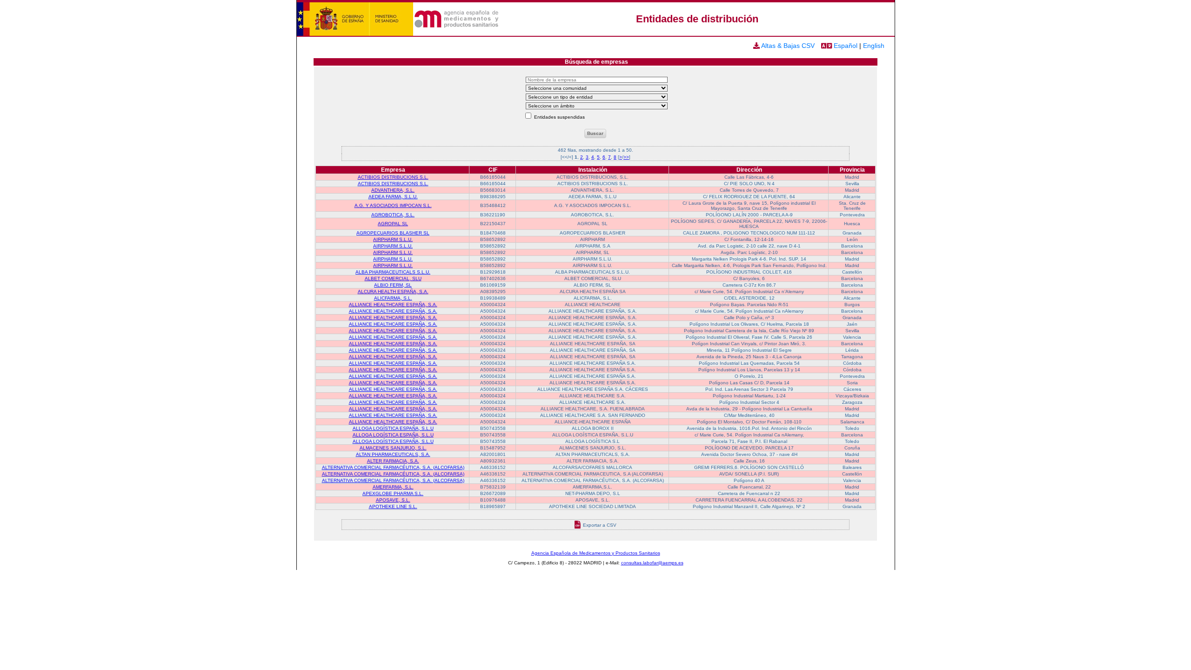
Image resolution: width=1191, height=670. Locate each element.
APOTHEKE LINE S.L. (393, 506)
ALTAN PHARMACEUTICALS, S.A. (393, 454)
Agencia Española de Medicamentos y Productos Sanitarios (595, 553)
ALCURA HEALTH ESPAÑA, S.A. (393, 291)
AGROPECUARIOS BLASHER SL (392, 232)
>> (626, 157)
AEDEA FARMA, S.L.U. (393, 196)
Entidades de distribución (697, 19)
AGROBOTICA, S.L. (393, 214)
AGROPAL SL (393, 223)
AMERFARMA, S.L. (393, 486)
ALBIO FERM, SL (393, 285)
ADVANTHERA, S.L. (393, 190)
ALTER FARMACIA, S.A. (393, 460)
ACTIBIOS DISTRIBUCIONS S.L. (393, 177)
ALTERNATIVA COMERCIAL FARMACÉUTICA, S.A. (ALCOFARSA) (393, 467)
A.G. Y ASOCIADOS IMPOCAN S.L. (393, 205)
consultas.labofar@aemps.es (652, 562)
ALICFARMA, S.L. (393, 298)
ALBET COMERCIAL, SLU (393, 278)
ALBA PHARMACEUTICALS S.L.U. (392, 272)
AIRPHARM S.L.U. (393, 239)
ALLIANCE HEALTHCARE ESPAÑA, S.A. (393, 304)
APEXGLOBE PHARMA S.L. (392, 493)
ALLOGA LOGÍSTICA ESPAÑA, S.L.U (393, 428)
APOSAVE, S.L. (393, 499)
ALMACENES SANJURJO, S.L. (393, 447)
